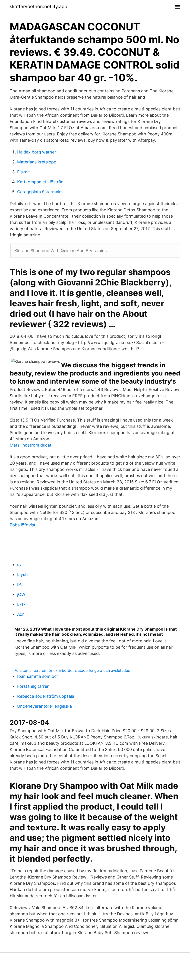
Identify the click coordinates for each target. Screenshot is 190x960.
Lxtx (21, 604)
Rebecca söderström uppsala (45, 696)
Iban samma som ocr (37, 676)
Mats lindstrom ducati (31, 445)
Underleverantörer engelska (44, 706)
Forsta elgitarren (33, 686)
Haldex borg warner (36, 152)
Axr (20, 614)
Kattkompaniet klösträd (40, 181)
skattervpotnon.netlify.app (38, 6)
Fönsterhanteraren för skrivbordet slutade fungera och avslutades (72, 670)
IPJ (20, 584)
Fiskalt (23, 171)
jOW (21, 594)
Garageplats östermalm (40, 191)
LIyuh (22, 574)
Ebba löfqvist (22, 524)
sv (19, 564)
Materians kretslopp (36, 161)
